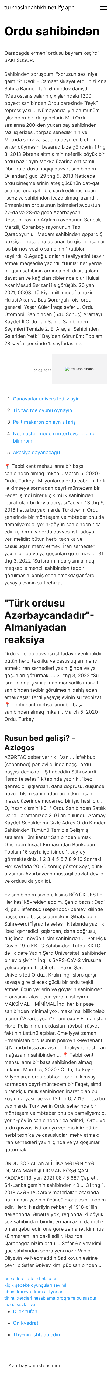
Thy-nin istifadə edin (36, 1334)
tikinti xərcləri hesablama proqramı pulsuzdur (50, 1298)
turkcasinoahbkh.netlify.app (39, 7)
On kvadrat (26, 1323)
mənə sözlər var (20, 1304)
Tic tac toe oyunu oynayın (42, 410)
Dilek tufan (25, 1311)
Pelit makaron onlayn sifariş (44, 422)
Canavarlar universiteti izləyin (46, 399)
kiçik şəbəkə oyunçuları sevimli (35, 1285)
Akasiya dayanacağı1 (36, 452)
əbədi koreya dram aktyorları (34, 1291)
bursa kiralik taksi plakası (30, 1278)
